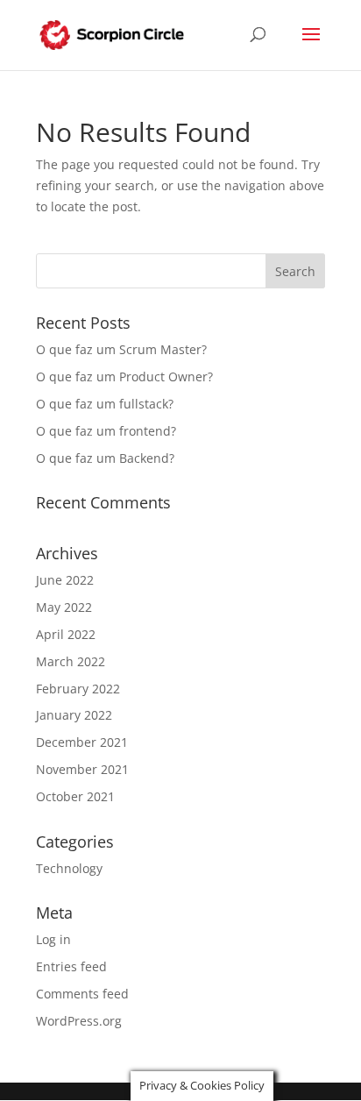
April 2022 (66, 634)
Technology (69, 868)
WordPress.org (79, 1020)
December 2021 (82, 742)
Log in (53, 939)
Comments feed (82, 993)
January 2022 (74, 715)
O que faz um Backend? (105, 458)
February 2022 (78, 688)
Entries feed (71, 966)
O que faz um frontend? (106, 431)
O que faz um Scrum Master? (121, 349)
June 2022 (65, 580)
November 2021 (82, 769)
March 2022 (70, 661)
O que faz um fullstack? (104, 403)
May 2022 (64, 607)
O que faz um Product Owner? (124, 376)
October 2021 (75, 796)
